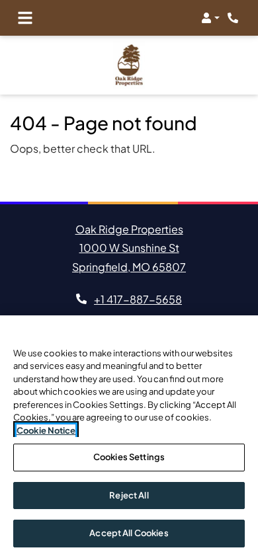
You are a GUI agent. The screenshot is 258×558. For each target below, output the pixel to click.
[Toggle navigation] (25, 17)
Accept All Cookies (128, 533)
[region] (129, 436)
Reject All (128, 495)
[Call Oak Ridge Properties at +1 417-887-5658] (234, 17)
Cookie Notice (46, 430)
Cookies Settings (129, 457)
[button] (210, 17)
